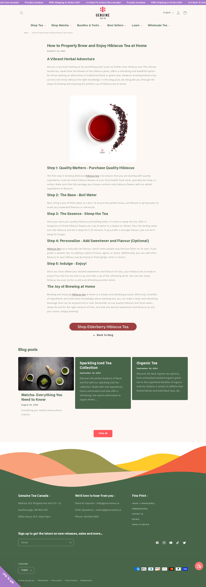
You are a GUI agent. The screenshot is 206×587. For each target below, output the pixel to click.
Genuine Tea (29, 581)
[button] (21, 13)
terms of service (140, 525)
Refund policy (43, 580)
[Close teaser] (22, 583)
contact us (137, 514)
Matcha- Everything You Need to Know (41, 397)
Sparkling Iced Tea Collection (95, 366)
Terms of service (71, 580)
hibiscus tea (92, 175)
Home (26, 33)
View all (103, 433)
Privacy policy (56, 580)
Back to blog (105, 335)
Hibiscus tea (54, 248)
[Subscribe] (70, 542)
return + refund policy (143, 503)
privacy (135, 519)
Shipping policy (86, 580)
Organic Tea (147, 363)
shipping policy (139, 509)
